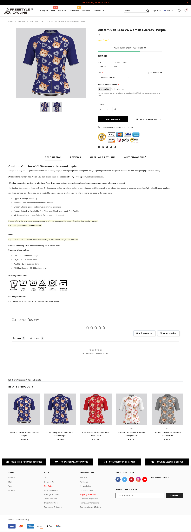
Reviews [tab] (17, 338)
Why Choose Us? (135, 157)
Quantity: (102, 104)
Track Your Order (51, 503)
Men (53, 10)
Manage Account (51, 494)
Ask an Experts (34, 380)
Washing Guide (50, 490)
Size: (100, 72)
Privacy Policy (85, 486)
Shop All (11, 478)
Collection (74, 10)
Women (62, 10)
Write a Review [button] (169, 333)
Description (53, 157)
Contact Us (49, 482)
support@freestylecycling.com (73, 177)
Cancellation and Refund (90, 507)
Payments (84, 482)
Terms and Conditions (89, 503)
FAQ (45, 478)
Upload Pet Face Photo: (108, 85)
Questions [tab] (35, 338)
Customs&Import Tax (89, 498)
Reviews (75, 157)
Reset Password (50, 498)
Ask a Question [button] (145, 333)
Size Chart (157, 73)
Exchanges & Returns (53, 507)
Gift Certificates (86, 490)
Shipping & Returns (102, 157)
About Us (83, 478)
